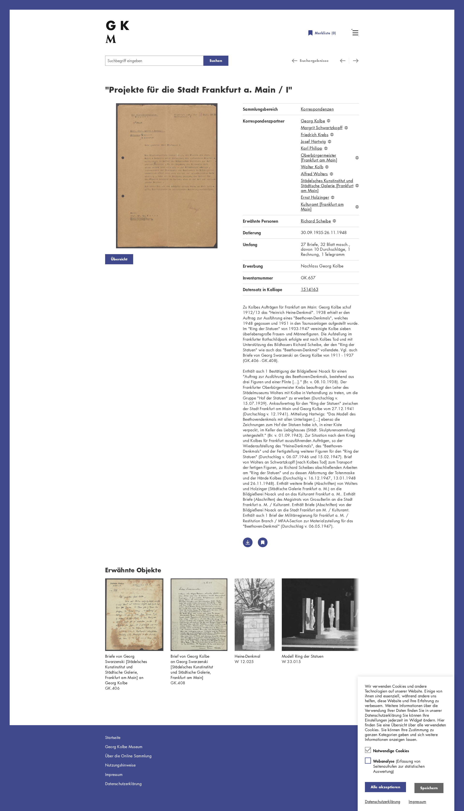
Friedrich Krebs (314, 134)
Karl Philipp (311, 148)
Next (235, 176)
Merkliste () (325, 33)
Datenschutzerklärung (123, 783)
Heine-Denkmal (247, 656)
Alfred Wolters (314, 173)
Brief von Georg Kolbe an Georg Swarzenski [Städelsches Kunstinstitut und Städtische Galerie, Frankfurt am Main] (192, 667)
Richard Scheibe (316, 221)
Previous (98, 176)
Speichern (429, 787)
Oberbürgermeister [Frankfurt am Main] (319, 158)
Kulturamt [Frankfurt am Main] (322, 207)
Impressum (114, 774)
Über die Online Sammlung (128, 756)
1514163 (309, 289)
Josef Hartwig (313, 141)
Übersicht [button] (119, 259)
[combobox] (154, 61)
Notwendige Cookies (391, 750)
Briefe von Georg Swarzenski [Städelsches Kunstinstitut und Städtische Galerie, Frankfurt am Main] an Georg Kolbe (126, 670)
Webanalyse (399, 766)
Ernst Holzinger (315, 197)
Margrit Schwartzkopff (321, 127)
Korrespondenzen (317, 109)
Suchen (216, 60)
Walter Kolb (312, 166)
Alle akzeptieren (385, 786)
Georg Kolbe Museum (124, 746)
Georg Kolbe (313, 120)
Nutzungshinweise (120, 765)
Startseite (113, 737)
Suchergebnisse (314, 60)
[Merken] (263, 542)
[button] (355, 32)
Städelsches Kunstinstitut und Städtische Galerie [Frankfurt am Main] (327, 185)
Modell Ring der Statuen (302, 656)
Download (248, 542)
